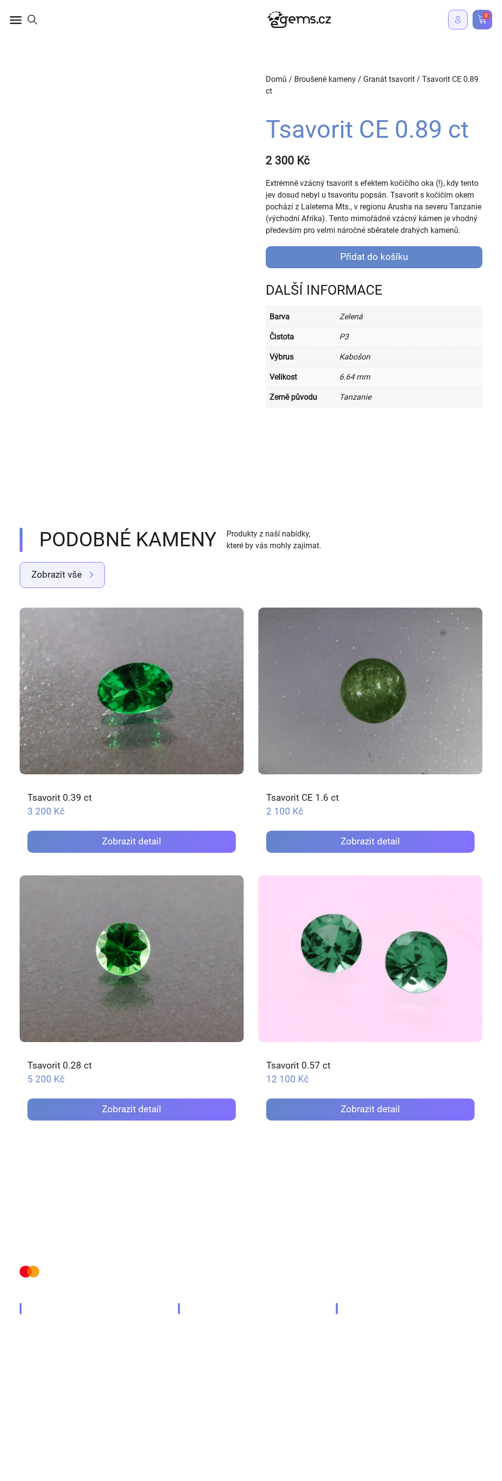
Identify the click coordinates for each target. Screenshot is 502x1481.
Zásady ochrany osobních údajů (75, 1414)
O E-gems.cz (50, 1363)
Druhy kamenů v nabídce (72, 1329)
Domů (276, 79)
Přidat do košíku (374, 256)
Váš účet (203, 1346)
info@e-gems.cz (373, 1329)
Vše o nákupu (211, 1329)
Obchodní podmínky (175, 1414)
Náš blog (44, 1346)
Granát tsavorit (389, 79)
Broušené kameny (325, 79)
